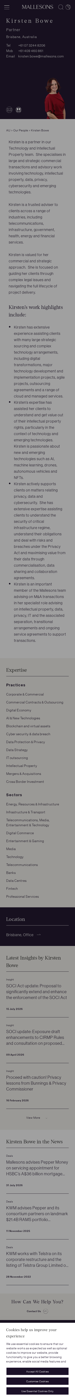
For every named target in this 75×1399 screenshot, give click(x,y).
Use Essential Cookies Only (37, 1391)
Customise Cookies (37, 1381)
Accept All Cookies (37, 1371)
